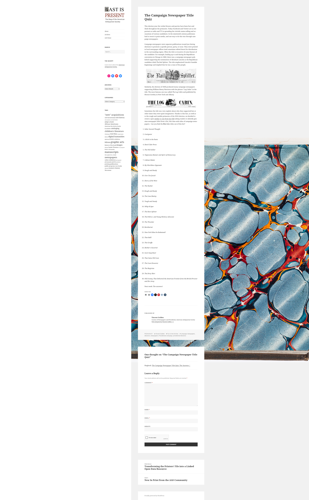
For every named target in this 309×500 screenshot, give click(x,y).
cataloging (115, 128)
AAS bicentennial (110, 118)
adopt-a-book (109, 122)
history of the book (110, 145)
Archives (107, 34)
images (119, 145)
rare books (118, 166)
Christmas (107, 134)
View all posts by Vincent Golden (162, 322)
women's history (114, 168)
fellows (107, 142)
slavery (106, 168)
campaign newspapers (188, 334)
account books (114, 120)
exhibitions (117, 139)
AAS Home (108, 38)
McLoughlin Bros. (109, 155)
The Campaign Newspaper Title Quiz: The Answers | (171, 365)
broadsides (108, 128)
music (114, 155)
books (119, 126)
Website (147, 426)
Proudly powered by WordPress (154, 496)
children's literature (114, 131)
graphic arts (117, 142)
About (106, 31)
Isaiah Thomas (113, 147)
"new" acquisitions (114, 114)
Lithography (111, 149)
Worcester (108, 170)
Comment (149, 383)
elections (147, 336)
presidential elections (179, 336)
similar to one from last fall (164, 119)
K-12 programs (121, 147)
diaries (106, 137)
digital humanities (116, 136)
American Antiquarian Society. (115, 66)
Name (147, 409)
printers (119, 162)
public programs (110, 166)
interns (106, 147)
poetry (114, 162)
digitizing (107, 139)
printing (107, 164)
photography (108, 162)
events (111, 139)
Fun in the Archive (172, 334)
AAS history (120, 117)
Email (147, 418)
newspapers (111, 157)
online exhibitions (110, 160)
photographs (118, 160)
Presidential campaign (165, 336)
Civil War (113, 134)
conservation (120, 134)
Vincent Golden (160, 334)
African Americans (111, 124)
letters (106, 149)
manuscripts (111, 152)
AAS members (108, 119)
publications (114, 164)
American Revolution (111, 126)
